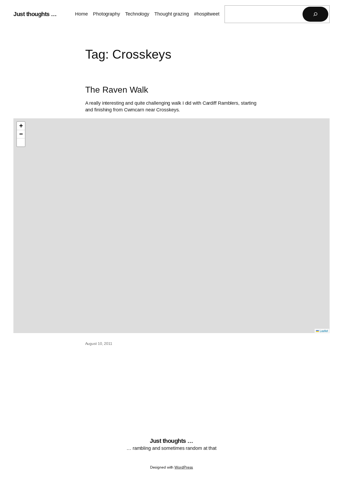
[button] (21, 126)
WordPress (183, 467)
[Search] (315, 14)
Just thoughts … (35, 14)
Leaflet (323, 331)
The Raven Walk (116, 90)
